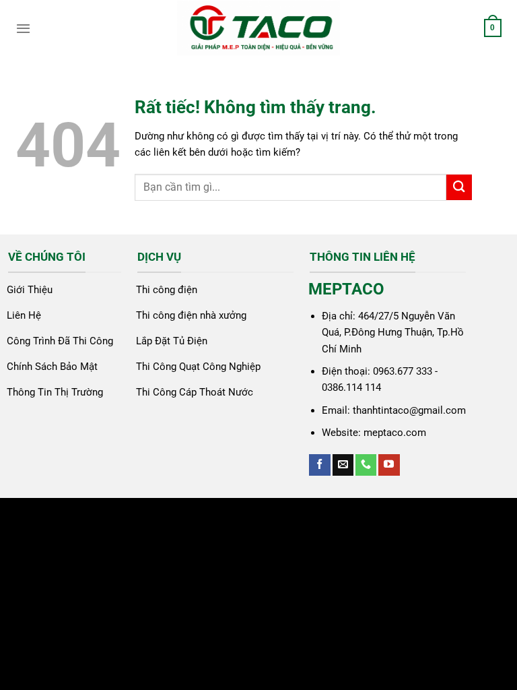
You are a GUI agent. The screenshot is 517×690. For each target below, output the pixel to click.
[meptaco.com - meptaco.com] (258, 28)
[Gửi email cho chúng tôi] (343, 465)
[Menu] (23, 28)
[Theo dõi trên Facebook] (319, 465)
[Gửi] (459, 187)
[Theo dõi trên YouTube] (388, 465)
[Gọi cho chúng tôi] (365, 465)
